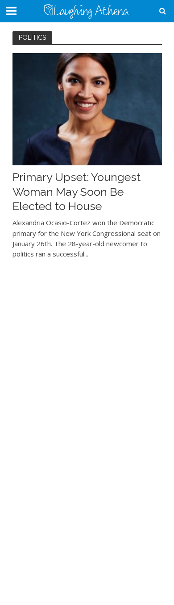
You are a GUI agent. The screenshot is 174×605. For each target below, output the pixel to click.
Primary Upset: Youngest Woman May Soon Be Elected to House (76, 191)
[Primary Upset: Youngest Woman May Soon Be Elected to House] (87, 108)
